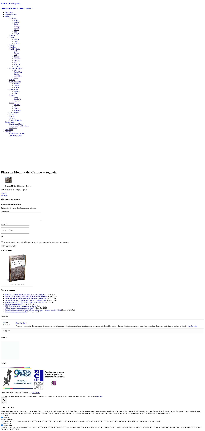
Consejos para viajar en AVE (15, 304)
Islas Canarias (14, 112)
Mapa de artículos (11, 14)
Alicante (16, 83)
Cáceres (16, 93)
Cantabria (12, 47)
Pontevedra (17, 110)
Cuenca (16, 74)
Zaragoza (17, 43)
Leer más (99, 396)
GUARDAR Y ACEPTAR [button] (10, 429)
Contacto (8, 132)
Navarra (12, 118)
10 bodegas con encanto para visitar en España (21, 306)
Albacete (17, 70)
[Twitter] (6, 331)
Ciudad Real (18, 72)
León (15, 55)
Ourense (16, 108)
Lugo (15, 107)
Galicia (11, 103)
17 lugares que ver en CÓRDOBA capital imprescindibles (24, 302)
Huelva (16, 30)
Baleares (12, 45)
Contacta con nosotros (16, 133)
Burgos (16, 53)
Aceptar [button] (93, 396)
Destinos (8, 16)
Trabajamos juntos (15, 135)
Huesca (16, 39)
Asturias (12, 35)
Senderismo (9, 130)
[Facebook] (3, 331)
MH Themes (36, 393)
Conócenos (9, 12)
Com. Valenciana (15, 82)
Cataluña (12, 80)
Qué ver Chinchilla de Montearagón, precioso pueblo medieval (26, 296)
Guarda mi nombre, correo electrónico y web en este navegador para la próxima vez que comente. (36, 242)
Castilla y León (14, 49)
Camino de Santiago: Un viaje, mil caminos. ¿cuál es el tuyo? (25, 300)
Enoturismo (13, 128)
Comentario (5, 212)
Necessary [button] (4, 415)
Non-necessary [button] (6, 423)
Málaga (16, 34)
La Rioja (12, 114)
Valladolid (17, 64)
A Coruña (17, 105)
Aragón (12, 37)
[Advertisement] (102, 153)
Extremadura (13, 89)
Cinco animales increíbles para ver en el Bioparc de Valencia (25, 298)
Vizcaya (16, 101)
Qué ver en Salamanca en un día (16, 312)
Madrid (11, 116)
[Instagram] (9, 331)
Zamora (16, 66)
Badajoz (16, 91)
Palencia (16, 57)
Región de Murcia (15, 120)
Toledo (16, 78)
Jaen (15, 32)
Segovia (16, 60)
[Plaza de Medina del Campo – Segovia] (8, 182)
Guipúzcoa (17, 99)
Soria (15, 62)
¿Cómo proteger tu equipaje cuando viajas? (19, 308)
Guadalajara (18, 76)
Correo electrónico (7, 230)
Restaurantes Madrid (16, 124)
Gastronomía (9, 122)
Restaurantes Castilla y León (19, 126)
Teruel (16, 41)
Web (2, 236)
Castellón (17, 85)
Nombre (3, 224)
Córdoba (17, 26)
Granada (16, 28)
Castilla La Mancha (16, 68)
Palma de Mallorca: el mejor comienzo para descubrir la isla (25, 294)
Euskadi (12, 95)
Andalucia (12, 18)
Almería (16, 22)
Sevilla (16, 20)
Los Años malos (192, 326)
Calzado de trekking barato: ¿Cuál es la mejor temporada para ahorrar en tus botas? (33, 310)
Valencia (16, 87)
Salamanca (17, 58)
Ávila (15, 51)
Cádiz (16, 24)
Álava (16, 97)
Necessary (6, 417)
